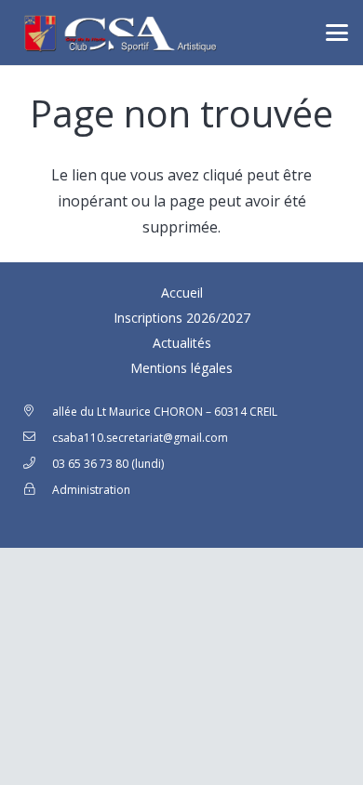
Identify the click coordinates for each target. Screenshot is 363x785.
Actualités (182, 343)
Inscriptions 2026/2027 (182, 317)
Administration (91, 490)
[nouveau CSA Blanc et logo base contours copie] (118, 32)
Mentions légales (181, 368)
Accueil (182, 292)
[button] (337, 32)
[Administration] (37, 490)
